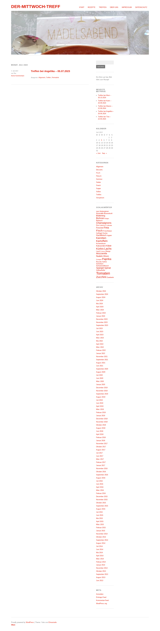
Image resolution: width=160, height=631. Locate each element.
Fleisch (98, 176)
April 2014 (99, 556)
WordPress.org (101, 603)
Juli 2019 (99, 400)
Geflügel (99, 233)
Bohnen (100, 218)
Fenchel (99, 228)
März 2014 (100, 559)
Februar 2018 (101, 437)
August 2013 (100, 577)
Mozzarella (101, 253)
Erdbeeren (103, 225)
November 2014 (102, 534)
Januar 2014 (100, 565)
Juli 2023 (99, 328)
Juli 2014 (99, 546)
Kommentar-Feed (102, 600)
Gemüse (99, 179)
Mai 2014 (99, 552)
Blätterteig (100, 215)
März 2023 (100, 338)
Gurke (105, 233)
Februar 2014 (101, 562)
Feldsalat (109, 225)
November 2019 (102, 391)
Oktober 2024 (101, 291)
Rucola (99, 262)
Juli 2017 (99, 453)
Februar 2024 (101, 313)
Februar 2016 (101, 493)
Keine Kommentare (17, 76)
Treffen (102, 7)
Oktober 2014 (101, 537)
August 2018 (100, 428)
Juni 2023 (99, 331)
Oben (13, 625)
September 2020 (102, 369)
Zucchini (101, 277)
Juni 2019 (99, 403)
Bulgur (107, 218)
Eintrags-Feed (101, 597)
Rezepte (91, 7)
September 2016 (102, 475)
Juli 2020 (99, 375)
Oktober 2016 (101, 472)
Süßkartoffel (100, 270)
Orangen (99, 259)
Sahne (104, 262)
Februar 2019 (101, 412)
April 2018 (99, 434)
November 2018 (102, 422)
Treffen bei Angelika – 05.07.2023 (50, 71)
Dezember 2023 (102, 319)
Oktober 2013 (101, 571)
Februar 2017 (101, 462)
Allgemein (41, 77)
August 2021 (100, 363)
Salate (98, 182)
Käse (108, 245)
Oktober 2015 (101, 503)
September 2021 (102, 360)
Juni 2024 (99, 300)
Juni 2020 (99, 378)
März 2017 (100, 459)
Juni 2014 (99, 549)
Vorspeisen (100, 198)
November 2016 (102, 468)
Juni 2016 (99, 484)
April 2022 (99, 344)
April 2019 (99, 406)
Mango (108, 251)
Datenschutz (141, 7)
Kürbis (100, 248)
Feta (106, 227)
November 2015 (102, 500)
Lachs (108, 248)
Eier (97, 225)
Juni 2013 (99, 580)
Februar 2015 (101, 527)
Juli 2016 (99, 481)
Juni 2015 (99, 515)
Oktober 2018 (101, 425)
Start (81, 7)
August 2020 (100, 372)
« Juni (98, 153)
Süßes (98, 192)
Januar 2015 (100, 531)
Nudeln (99, 256)
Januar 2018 (100, 440)
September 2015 (102, 506)
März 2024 (100, 310)
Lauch (98, 251)
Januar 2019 (100, 416)
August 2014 (100, 543)
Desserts (99, 170)
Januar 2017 (100, 465)
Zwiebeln (110, 277)
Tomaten (103, 273)
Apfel (97, 211)
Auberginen (104, 211)
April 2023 (99, 335)
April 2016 (99, 487)
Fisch (98, 173)
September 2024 (102, 294)
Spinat (107, 268)
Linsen (103, 251)
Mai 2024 (99, 304)
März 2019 (100, 409)
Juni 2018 (99, 431)
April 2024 (99, 307)
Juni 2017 (99, 456)
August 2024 (100, 297)
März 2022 (100, 347)
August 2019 (100, 397)
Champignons (103, 222)
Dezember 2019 (102, 388)
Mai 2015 (99, 518)
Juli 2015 (99, 512)
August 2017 (100, 450)
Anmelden (99, 594)
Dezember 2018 (102, 419)
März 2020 (100, 381)
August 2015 (100, 509)
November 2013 (102, 568)
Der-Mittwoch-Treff (35, 6)
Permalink (55, 77)
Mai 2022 (99, 341)
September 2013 (102, 574)
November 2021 (102, 356)
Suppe (98, 188)
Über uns (114, 7)
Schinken (99, 264)
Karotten (101, 237)
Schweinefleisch (102, 266)
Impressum (127, 7)
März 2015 (100, 524)
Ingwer (109, 235)
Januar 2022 (100, 353)
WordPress (30, 622)
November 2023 (102, 322)
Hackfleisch (101, 235)
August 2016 (100, 478)
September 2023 (102, 325)
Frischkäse (107, 231)
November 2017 (102, 443)
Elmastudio (52, 622)
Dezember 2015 (102, 496)
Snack (98, 185)
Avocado (99, 213)
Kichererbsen (101, 243)
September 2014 (102, 540)
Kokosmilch (101, 246)
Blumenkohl (108, 213)
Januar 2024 (100, 316)
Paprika (106, 259)
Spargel (100, 268)
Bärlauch (99, 220)
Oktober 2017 (101, 447)
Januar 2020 (100, 384)
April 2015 (99, 521)
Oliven (106, 256)
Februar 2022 (101, 350)
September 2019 (102, 394)
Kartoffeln (102, 240)
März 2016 (100, 490)
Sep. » (104, 153)
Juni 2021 (99, 366)
